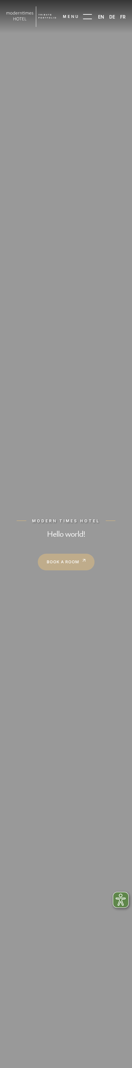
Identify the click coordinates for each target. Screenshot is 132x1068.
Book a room (63, 561)
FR (123, 17)
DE (112, 17)
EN (101, 17)
